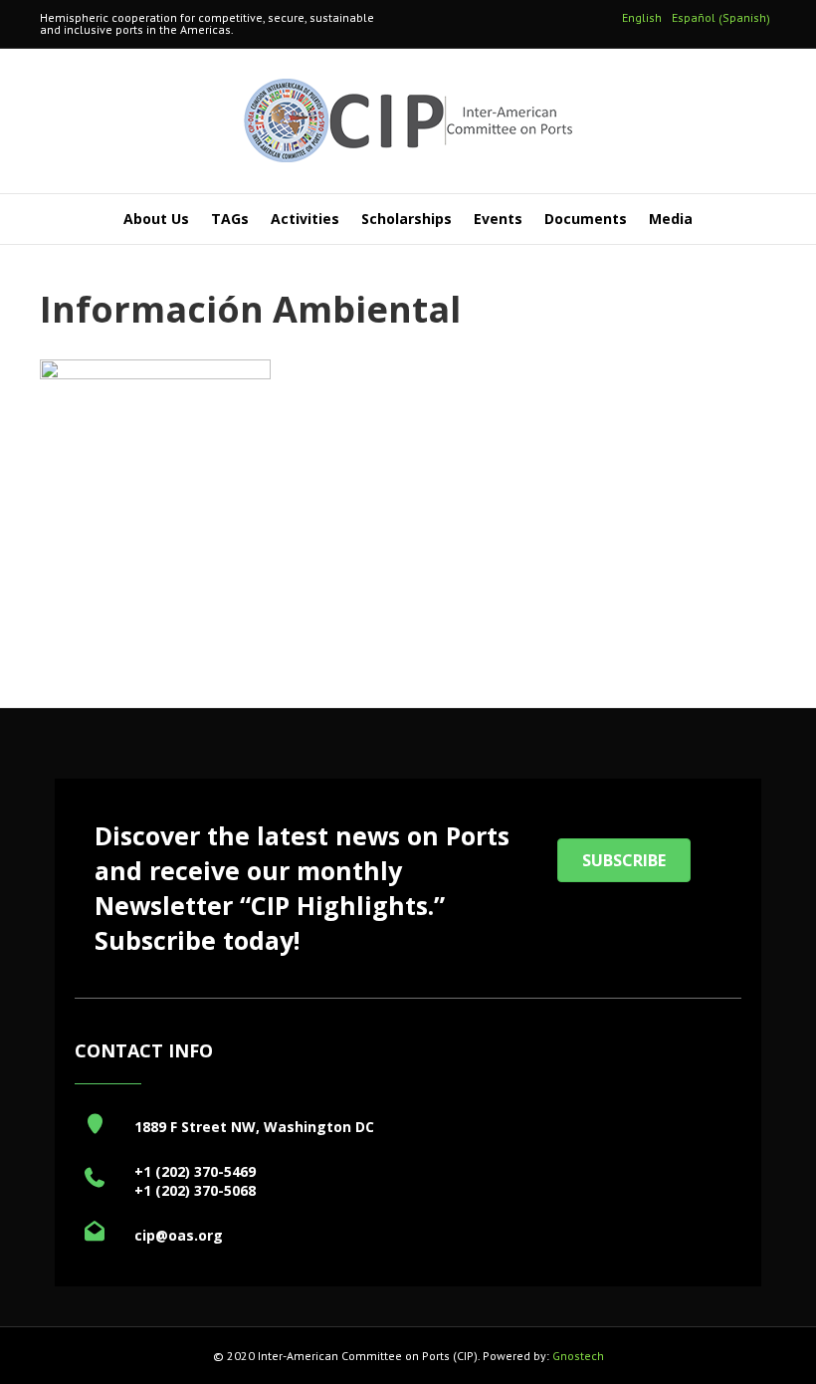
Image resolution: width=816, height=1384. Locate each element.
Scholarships (406, 218)
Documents (585, 218)
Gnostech (578, 1355)
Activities (305, 218)
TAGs (230, 218)
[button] (624, 860)
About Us (156, 218)
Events (498, 218)
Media (671, 218)
